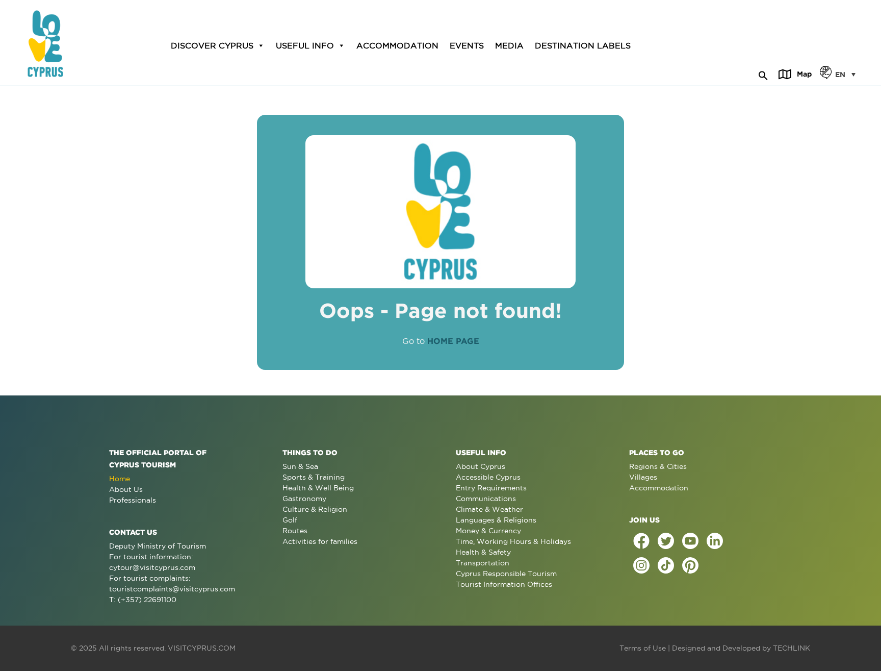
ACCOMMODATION (397, 45)
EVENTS (467, 45)
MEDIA (509, 45)
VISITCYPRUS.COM (202, 648)
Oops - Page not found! (440, 310)
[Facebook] (641, 541)
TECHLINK (791, 648)
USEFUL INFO (305, 45)
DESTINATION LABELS (583, 45)
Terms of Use (642, 648)
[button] (763, 74)
